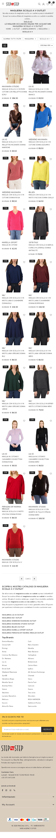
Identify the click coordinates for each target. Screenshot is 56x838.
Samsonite (32, 706)
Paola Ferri (32, 682)
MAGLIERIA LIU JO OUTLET (13, 615)
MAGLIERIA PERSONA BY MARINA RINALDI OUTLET (23, 633)
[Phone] (14, 790)
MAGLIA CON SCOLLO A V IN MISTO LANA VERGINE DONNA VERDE (13, 406)
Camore (31, 686)
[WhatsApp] (10, 790)
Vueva (4, 689)
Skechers (5, 693)
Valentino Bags (8, 679)
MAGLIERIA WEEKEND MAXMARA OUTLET (19, 621)
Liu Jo (4, 662)
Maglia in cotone (9, 245)
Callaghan (32, 655)
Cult (29, 641)
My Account (8, 804)
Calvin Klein (32, 665)
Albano (31, 658)
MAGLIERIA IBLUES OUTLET (13, 627)
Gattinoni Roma (34, 703)
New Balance (33, 652)
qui (10, 736)
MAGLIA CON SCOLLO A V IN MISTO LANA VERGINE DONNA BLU (13, 353)
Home (8, 29)
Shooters (31, 696)
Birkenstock (32, 662)
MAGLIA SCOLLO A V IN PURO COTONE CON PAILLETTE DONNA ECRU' (14, 92)
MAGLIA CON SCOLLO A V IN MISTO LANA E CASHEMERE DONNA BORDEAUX (40, 301)
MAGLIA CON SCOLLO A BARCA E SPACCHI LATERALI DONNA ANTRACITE (41, 248)
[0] (47, 4)
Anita (4, 652)
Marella (31, 648)
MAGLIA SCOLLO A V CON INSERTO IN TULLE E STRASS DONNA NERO (39, 512)
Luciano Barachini (9, 696)
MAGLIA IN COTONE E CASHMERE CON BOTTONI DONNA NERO (39, 459)
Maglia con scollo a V (12, 562)
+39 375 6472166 (8, 778)
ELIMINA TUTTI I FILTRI (12, 39)
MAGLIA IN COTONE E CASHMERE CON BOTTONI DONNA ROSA (12, 459)
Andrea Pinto (7, 686)
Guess (30, 689)
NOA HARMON (34, 699)
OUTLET (16, 29)
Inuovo (4, 703)
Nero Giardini (33, 645)
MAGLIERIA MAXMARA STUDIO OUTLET (18, 624)
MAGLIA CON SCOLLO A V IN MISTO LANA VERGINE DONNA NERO (40, 353)
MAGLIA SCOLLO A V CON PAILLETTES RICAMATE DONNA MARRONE (14, 145)
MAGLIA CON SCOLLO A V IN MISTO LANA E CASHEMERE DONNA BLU (13, 301)
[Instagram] (6, 790)
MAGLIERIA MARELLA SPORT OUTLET (17, 630)
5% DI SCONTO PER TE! (13, 717)
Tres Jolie (31, 693)
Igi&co (30, 669)
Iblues (4, 665)
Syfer (33, 828)
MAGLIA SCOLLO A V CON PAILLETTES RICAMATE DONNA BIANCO (40, 92)
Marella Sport (7, 682)
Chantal (31, 676)
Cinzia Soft (6, 645)
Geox (30, 679)
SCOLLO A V (27, 32)
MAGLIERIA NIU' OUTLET (12, 618)
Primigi (5, 648)
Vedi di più (28, 21)
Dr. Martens (6, 658)
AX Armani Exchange (36, 672)
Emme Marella (7, 641)
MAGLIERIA (43, 29)
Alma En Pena (7, 706)
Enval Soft (6, 669)
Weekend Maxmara (9, 672)
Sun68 (4, 676)
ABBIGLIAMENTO (29, 29)
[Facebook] (2, 790)
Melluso (5, 699)
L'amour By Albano (9, 655)
